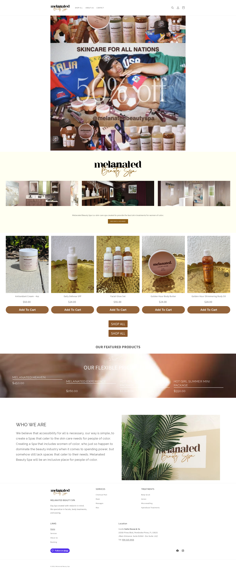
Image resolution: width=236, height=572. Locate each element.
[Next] (226, 274)
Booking (53, 542)
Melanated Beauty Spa (62, 566)
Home (52, 529)
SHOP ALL (118, 324)
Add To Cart (27, 309)
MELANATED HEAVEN (29, 377)
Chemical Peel (101, 495)
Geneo (143, 499)
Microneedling (147, 503)
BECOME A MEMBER (118, 221)
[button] (172, 7)
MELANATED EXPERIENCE (86, 381)
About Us (54, 538)
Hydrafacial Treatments (150, 507)
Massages (99, 503)
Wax (97, 507)
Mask (98, 499)
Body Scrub (145, 495)
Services (53, 533)
